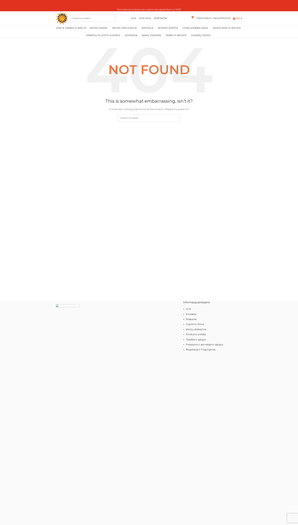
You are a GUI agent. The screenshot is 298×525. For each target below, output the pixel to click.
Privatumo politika (196, 334)
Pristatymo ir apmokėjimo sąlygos (204, 344)
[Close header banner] (4, 4)
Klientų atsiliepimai (196, 329)
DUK (188, 309)
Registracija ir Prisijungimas (200, 349)
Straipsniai (191, 319)
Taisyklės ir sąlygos (196, 339)
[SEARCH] (112, 18)
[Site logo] (62, 18)
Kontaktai (191, 314)
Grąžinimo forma (195, 324)
